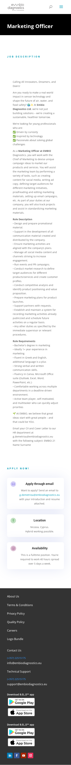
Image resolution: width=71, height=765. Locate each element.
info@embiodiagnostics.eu (24, 663)
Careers (12, 630)
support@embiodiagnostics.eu (27, 684)
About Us (13, 596)
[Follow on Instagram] (30, 755)
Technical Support (19, 671)
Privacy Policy (16, 613)
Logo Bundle (15, 639)
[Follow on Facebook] (16, 755)
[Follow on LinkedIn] (10, 755)
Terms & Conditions (20, 605)
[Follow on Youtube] (23, 755)
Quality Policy (15, 622)
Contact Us (14, 650)
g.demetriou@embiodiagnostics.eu (39, 494)
